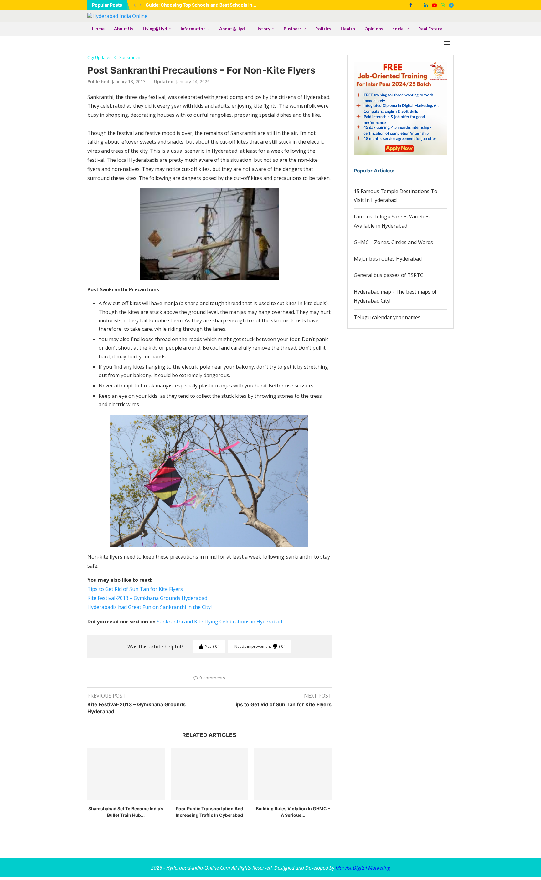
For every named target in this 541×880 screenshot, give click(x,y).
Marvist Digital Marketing (363, 867)
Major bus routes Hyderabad (388, 258)
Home (98, 28)
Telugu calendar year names (387, 317)
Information (193, 28)
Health (348, 28)
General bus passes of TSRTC (388, 275)
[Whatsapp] (443, 5)
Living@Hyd (155, 28)
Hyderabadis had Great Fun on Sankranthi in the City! (149, 607)
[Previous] (134, 5)
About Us (123, 28)
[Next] (140, 5)
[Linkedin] (426, 5)
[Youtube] (434, 5)
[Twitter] (418, 5)
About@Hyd (232, 28)
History (262, 28)
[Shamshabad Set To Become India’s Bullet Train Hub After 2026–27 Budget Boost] (126, 774)
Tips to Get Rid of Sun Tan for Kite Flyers (135, 589)
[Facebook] (410, 5)
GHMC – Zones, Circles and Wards (393, 242)
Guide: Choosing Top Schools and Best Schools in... (201, 5)
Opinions (373, 28)
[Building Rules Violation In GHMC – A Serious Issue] (293, 774)
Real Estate (430, 28)
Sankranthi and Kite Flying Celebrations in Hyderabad (219, 621)
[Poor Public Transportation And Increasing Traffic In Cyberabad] (209, 774)
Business (293, 28)
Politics (323, 28)
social (399, 28)
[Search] (450, 29)
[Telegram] (451, 5)
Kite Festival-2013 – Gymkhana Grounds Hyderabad (147, 598)
